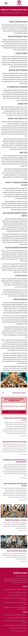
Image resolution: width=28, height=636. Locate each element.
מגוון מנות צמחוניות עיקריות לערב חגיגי (18, 592)
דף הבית (25, 13)
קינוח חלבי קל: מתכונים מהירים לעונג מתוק (15, 442)
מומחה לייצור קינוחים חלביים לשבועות (16, 520)
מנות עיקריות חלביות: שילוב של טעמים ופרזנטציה (15, 589)
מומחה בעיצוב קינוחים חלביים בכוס (17, 551)
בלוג (21, 13)
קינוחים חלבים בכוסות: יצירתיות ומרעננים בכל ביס (15, 615)
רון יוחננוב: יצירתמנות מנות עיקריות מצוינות (17, 595)
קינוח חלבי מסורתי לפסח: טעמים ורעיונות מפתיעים (15, 625)
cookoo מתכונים (20, 572)
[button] (6, 3)
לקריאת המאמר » (23, 436)
